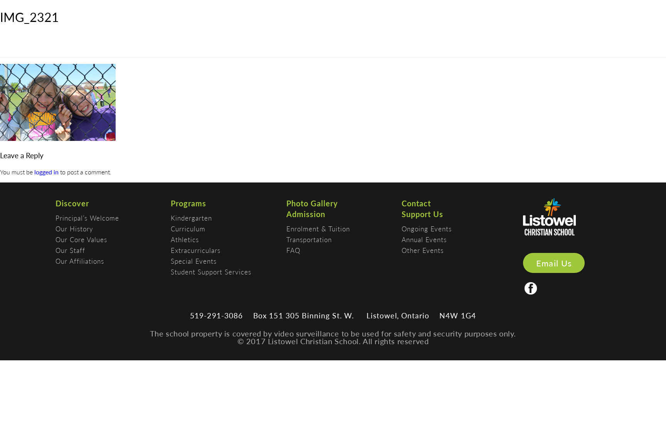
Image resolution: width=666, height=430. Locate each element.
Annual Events (424, 239)
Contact (416, 203)
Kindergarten (191, 218)
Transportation (309, 239)
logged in (46, 171)
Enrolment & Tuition (318, 228)
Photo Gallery (312, 203)
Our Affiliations (80, 261)
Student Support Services (211, 271)
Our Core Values (81, 239)
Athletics (185, 239)
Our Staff (70, 250)
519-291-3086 (216, 315)
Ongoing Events (427, 228)
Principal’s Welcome (87, 218)
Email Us (554, 263)
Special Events (194, 261)
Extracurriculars (195, 250)
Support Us (422, 214)
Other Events (423, 250)
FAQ (293, 250)
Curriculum (188, 228)
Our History (74, 228)
